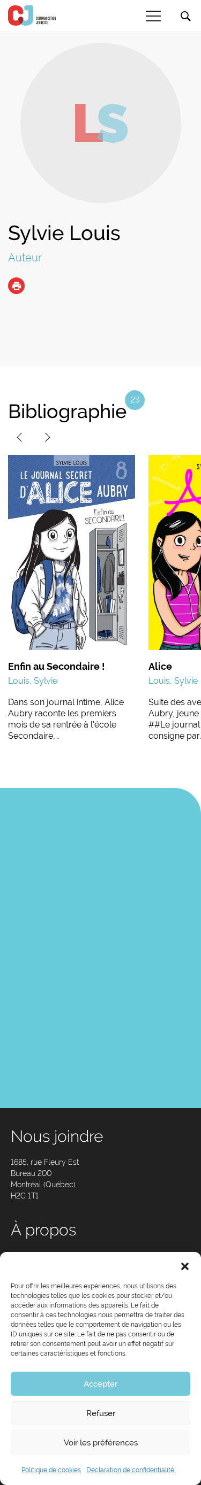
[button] (185, 1265)
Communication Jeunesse (32, 15)
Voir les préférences (101, 1443)
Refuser (100, 1413)
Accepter (100, 1384)
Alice (160, 666)
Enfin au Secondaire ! (56, 666)
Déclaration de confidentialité (130, 1470)
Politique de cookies (51, 1470)
